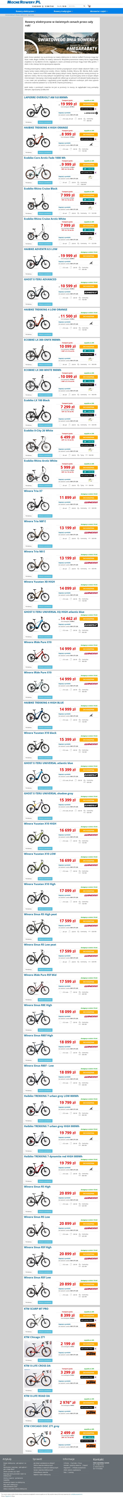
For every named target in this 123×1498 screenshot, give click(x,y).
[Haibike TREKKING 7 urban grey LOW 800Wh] (38, 1108)
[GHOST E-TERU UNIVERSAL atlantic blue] (38, 775)
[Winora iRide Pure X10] (38, 654)
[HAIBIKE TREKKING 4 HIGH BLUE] (38, 715)
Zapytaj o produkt (65, 113)
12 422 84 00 (36, 6)
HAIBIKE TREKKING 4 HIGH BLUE (44, 702)
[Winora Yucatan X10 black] (38, 745)
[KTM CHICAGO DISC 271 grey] (38, 1438)
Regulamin (67, 1468)
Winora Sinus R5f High (38, 1247)
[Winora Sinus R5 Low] (38, 1229)
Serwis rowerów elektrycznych (43, 1470)
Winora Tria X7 (33, 491)
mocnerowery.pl (10, 15)
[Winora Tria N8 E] (38, 564)
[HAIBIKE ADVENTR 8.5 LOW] (38, 261)
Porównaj (29, 122)
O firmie (66, 1463)
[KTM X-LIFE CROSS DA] (38, 1378)
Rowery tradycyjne (62, 11)
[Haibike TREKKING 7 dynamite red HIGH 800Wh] (38, 1169)
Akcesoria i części (98, 11)
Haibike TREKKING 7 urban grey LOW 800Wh (51, 1096)
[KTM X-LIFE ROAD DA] (38, 1408)
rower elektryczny (45, 1475)
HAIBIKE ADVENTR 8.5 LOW (40, 249)
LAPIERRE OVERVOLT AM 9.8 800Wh (46, 97)
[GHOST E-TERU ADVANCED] (38, 292)
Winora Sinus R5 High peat (40, 914)
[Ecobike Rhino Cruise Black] (38, 201)
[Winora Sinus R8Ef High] (38, 1048)
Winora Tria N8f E (35, 521)
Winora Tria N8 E (34, 551)
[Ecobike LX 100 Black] (38, 413)
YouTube (74, 1463)
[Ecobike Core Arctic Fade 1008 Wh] (38, 170)
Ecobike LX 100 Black (37, 400)
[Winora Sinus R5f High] (38, 1260)
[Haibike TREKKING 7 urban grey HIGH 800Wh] (38, 1139)
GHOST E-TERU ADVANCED (40, 279)
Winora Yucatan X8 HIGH (39, 581)
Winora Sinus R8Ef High (38, 1035)
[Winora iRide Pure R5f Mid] (38, 987)
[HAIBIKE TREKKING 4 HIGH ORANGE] (38, 140)
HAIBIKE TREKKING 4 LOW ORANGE (45, 309)
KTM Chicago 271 (34, 1337)
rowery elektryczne (21, 1489)
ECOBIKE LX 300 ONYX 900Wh (42, 339)
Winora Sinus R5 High (37, 1186)
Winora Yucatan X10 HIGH (40, 823)
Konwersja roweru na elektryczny (14, 1482)
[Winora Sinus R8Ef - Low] (38, 1078)
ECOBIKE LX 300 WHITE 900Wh (42, 370)
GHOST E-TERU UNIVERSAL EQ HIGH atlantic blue (54, 612)
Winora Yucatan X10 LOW (40, 854)
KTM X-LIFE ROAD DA (37, 1396)
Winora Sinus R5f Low (37, 1277)
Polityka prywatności (79, 1468)
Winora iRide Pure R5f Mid (40, 975)
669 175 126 (74, 115)
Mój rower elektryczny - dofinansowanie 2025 (10, 1485)
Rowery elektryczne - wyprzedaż (25, 15)
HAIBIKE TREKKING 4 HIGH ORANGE (46, 127)
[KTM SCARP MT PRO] (38, 1320)
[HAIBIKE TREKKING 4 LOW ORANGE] (38, 322)
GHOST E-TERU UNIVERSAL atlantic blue (48, 763)
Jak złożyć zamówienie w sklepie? (44, 1463)
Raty (65, 1472)
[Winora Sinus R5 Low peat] (38, 957)
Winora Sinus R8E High (38, 1005)
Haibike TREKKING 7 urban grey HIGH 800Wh (51, 1126)
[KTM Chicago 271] (38, 1348)
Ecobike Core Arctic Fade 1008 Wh (45, 157)
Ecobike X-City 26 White (38, 430)
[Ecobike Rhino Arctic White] (38, 473)
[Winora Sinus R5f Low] (38, 1290)
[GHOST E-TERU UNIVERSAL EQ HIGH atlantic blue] (38, 624)
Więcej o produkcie (45, 122)
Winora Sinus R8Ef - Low (39, 1065)
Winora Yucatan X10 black (40, 733)
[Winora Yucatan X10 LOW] (38, 866)
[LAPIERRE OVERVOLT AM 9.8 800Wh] (38, 110)
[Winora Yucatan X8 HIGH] (38, 594)
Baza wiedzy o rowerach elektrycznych (46, 1468)
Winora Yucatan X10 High (40, 884)
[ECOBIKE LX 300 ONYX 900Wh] (38, 352)
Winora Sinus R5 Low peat (40, 944)
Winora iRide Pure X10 (38, 642)
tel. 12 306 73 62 (98, 1465)
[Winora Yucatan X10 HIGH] (38, 836)
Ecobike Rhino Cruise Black (40, 188)
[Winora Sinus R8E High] (38, 1017)
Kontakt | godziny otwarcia (72, 1465)
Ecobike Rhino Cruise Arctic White (45, 218)
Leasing (71, 1472)
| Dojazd (85, 1465)
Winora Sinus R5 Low (37, 1217)
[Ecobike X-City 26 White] (38, 443)
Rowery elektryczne (25, 11)
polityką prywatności (76, 1494)
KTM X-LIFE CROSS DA (37, 1365)
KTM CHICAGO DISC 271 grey (41, 1426)
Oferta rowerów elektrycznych (43, 1465)
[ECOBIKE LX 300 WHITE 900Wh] (38, 382)
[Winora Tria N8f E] (38, 534)
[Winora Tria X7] (38, 503)
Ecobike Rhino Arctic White (40, 460)
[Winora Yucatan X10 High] (38, 896)
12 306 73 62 (49, 6)
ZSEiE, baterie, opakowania (72, 1470)
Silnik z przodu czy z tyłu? (11, 1471)
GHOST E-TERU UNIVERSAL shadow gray (48, 793)
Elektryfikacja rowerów (41, 1472)
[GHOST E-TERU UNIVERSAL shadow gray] (38, 806)
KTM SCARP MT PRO (36, 1308)
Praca (80, 1463)
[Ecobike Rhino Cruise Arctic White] (38, 231)
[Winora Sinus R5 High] (38, 1199)
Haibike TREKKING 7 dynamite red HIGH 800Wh (53, 1156)
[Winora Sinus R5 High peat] (38, 927)
